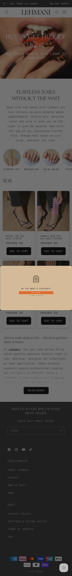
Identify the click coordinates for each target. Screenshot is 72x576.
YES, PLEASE (36, 292)
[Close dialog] (70, 267)
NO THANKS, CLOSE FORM (36, 295)
